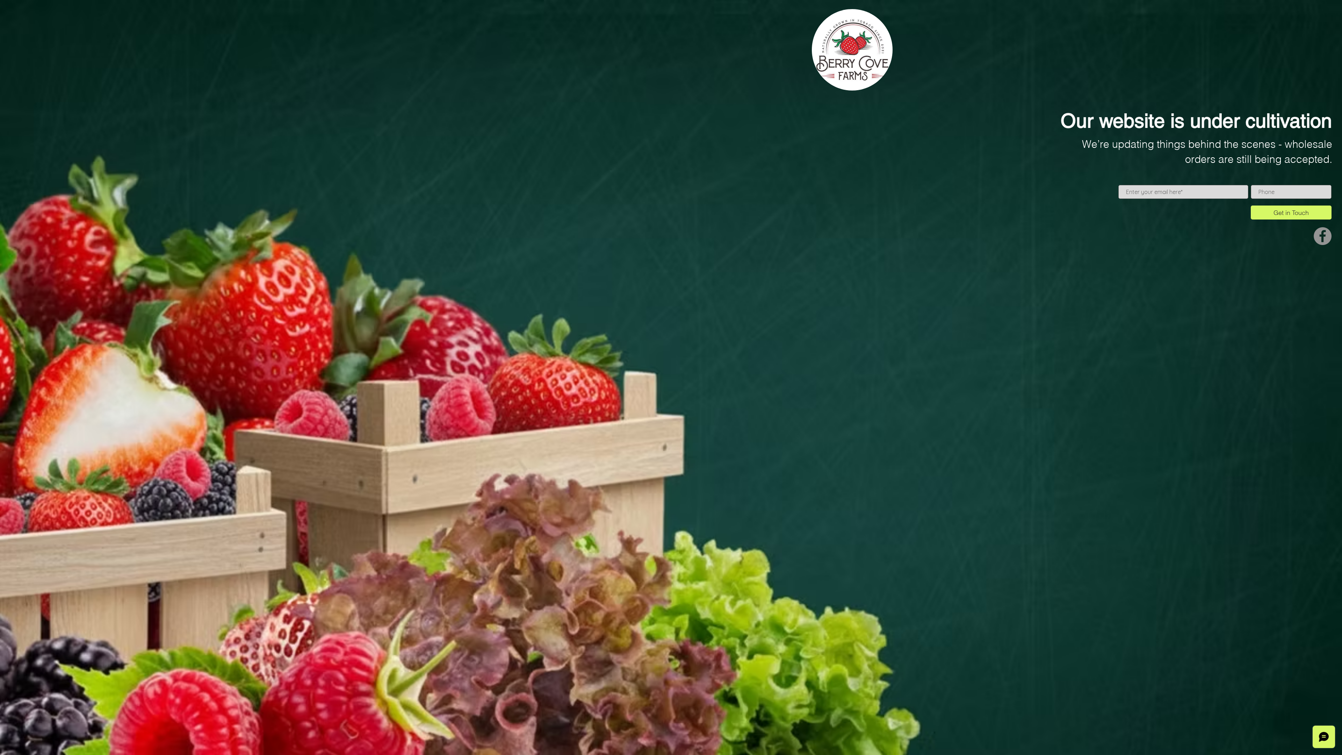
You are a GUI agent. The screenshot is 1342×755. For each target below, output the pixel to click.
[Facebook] (1323, 236)
